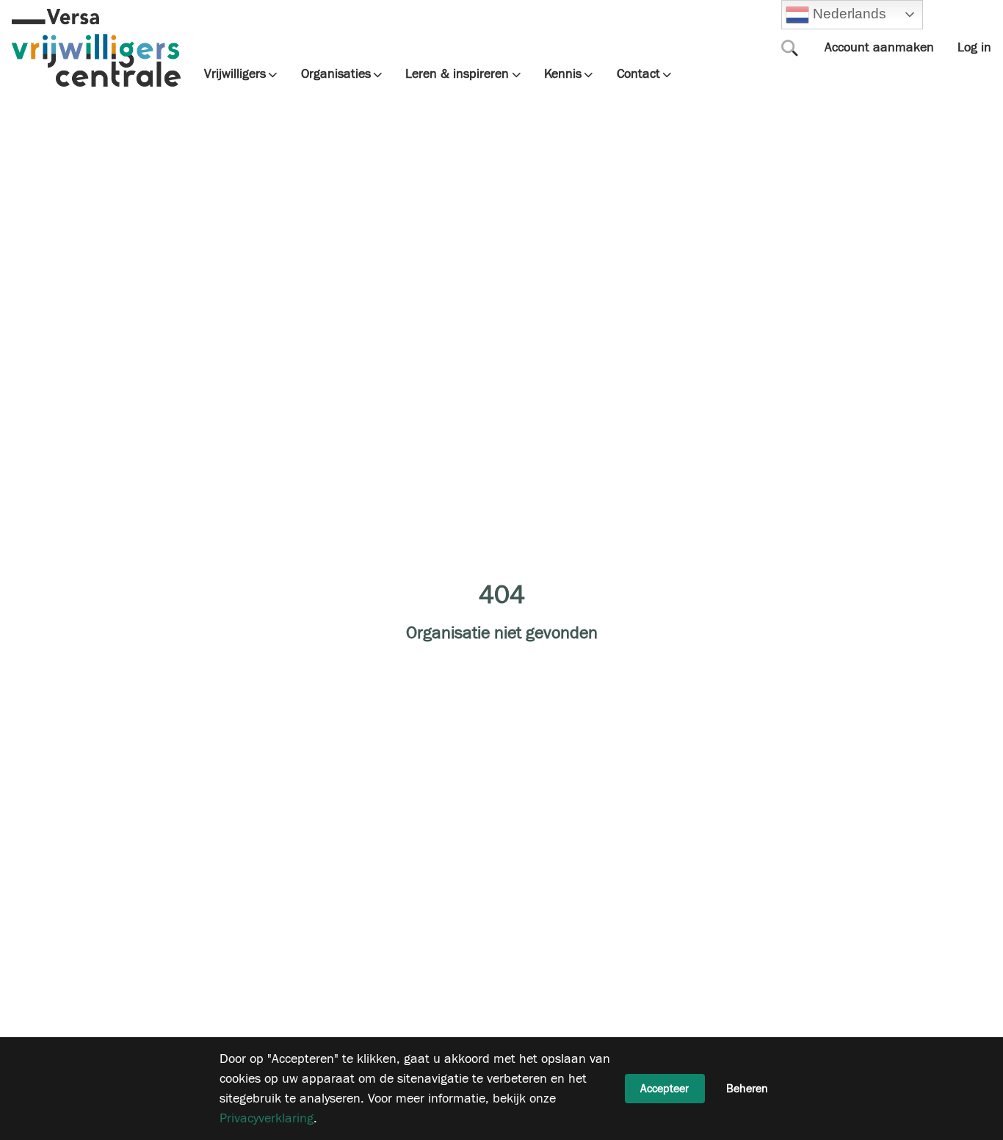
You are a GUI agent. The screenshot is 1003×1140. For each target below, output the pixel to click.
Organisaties (336, 74)
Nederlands (847, 13)
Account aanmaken (879, 47)
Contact (638, 74)
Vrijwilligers (235, 74)
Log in (974, 47)
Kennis (563, 74)
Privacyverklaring (267, 1118)
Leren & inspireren (457, 74)
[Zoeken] (790, 47)
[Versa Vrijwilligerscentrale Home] (96, 48)
